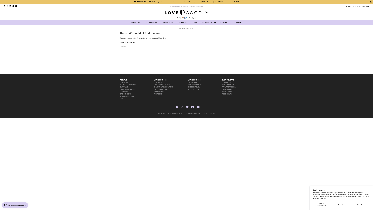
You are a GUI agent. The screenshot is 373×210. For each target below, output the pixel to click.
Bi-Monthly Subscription (163, 87)
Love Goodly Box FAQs (162, 85)
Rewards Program (127, 96)
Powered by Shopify (208, 113)
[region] (186, 2)
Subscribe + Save (194, 85)
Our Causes (124, 92)
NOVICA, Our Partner (128, 85)
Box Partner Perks (209, 23)
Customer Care (228, 80)
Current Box (135, 23)
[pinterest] (13, 6)
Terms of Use (227, 92)
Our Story (124, 82)
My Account (237, 23)
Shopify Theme (184, 113)
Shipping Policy (194, 87)
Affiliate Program (229, 87)
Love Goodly (174, 113)
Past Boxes (158, 94)
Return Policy (193, 89)
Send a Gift (183, 23)
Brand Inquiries (228, 85)
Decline (359, 204)
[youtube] (16, 6)
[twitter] (10, 6)
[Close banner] (371, 2)
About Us (123, 80)
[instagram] (7, 6)
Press (122, 99)
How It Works (159, 82)
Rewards (223, 23)
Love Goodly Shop (194, 80)
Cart (367, 6)
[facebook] (4, 6)
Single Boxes (159, 92)
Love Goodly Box (151, 23)
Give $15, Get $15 (126, 94)
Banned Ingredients (127, 89)
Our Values (124, 87)
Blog (195, 23)
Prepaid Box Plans (161, 89)
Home (181, 28)
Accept (340, 204)
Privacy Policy (321, 198)
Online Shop (168, 23)
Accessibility (227, 94)
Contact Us (226, 82)
